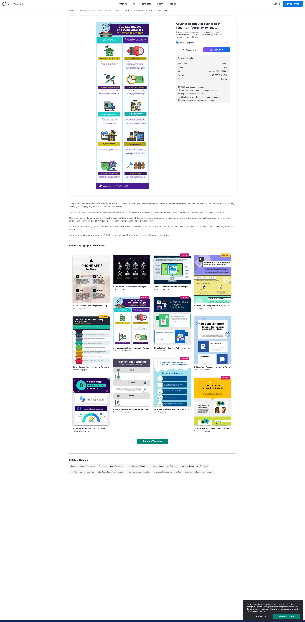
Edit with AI (219, 50)
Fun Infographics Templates (139, 472)
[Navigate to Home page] (13, 4)
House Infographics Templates (83, 466)
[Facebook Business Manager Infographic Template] (172, 382)
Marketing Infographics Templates (167, 472)
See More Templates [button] (152, 441)
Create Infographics (84, 10)
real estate (117, 10)
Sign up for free (293, 4)
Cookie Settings (259, 616)
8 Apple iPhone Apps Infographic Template (91, 306)
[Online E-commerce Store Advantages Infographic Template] (172, 269)
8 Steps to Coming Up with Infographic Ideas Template (212, 306)
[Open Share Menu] (227, 42)
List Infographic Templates (138, 466)
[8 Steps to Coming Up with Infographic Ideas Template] (212, 279)
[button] (189, 49)
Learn (160, 4)
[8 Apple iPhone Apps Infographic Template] (91, 279)
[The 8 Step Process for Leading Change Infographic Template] (212, 401)
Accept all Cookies (287, 616)
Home (71, 10)
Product (123, 4)
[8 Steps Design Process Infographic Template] (131, 382)
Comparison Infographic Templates (199, 472)
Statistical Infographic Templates (111, 472)
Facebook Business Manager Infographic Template (172, 409)
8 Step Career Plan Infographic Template (91, 367)
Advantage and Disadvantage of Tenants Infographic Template (131, 348)
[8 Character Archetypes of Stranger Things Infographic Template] (131, 269)
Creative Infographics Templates (195, 466)
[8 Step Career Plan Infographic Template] (91, 340)
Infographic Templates (102, 10)
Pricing (172, 4)
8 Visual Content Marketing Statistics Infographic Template (91, 428)
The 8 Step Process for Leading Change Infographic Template (212, 428)
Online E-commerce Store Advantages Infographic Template (172, 287)
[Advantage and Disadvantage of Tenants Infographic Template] (131, 321)
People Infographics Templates (111, 466)
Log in (277, 4)
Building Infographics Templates (165, 466)
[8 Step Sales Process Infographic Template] (212, 340)
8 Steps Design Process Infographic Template (131, 409)
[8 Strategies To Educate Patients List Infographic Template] (172, 321)
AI (134, 4)
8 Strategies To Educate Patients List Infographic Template (172, 348)
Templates (146, 4)
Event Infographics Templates (82, 472)
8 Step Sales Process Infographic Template (212, 367)
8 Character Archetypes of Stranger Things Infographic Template (131, 287)
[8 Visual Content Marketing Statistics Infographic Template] (91, 401)
